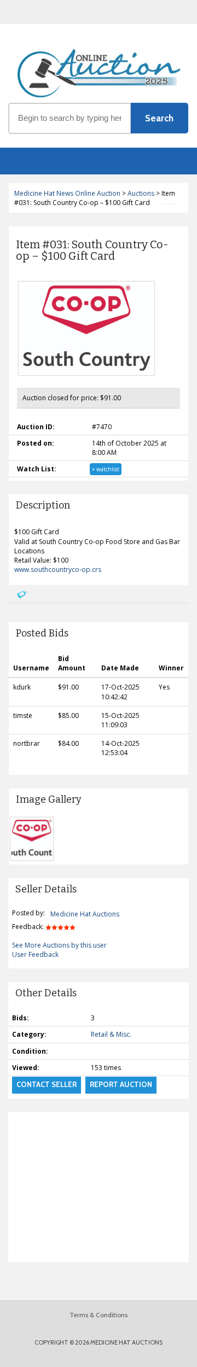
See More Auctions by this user (59, 945)
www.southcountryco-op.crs (57, 569)
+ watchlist (105, 469)
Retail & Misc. (111, 1034)
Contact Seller (46, 1084)
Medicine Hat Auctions (84, 914)
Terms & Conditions (98, 1315)
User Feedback (35, 954)
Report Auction (121, 1084)
